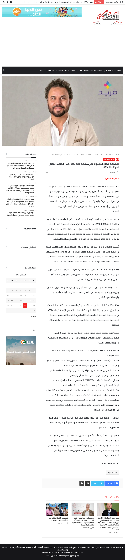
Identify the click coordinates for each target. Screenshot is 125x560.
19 (25, 300)
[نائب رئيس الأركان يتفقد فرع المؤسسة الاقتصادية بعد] (57, 509)
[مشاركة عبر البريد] (87, 483)
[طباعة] (81, 483)
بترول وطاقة (50, 70)
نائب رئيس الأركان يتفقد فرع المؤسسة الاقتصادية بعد (58, 519)
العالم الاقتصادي (109, 70)
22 (12, 300)
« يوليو (33, 316)
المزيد (41, 70)
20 (21, 300)
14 (16, 295)
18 (29, 300)
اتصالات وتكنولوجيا (62, 70)
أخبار (109, 154)
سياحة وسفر (88, 70)
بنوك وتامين (98, 70)
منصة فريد (112, 472)
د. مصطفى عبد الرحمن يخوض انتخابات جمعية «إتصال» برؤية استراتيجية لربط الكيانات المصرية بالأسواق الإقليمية (83, 521)
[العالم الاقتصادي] (108, 17)
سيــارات (79, 70)
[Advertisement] (62, 48)
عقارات (73, 70)
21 (16, 300)
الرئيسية (119, 70)
